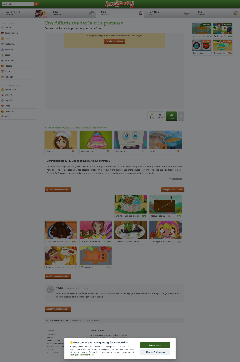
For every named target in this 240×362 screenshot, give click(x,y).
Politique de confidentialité (82, 355)
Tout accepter (155, 345)
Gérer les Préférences (155, 352)
